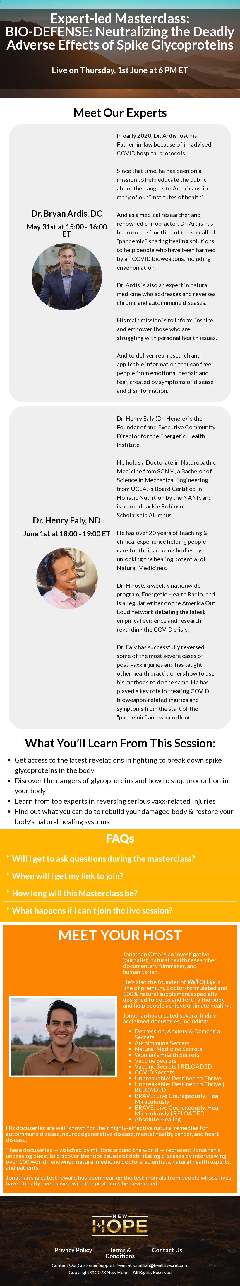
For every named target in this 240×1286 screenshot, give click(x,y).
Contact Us (167, 1249)
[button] (120, 858)
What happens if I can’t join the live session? (92, 910)
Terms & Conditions (120, 1252)
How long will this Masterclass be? (75, 893)
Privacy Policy (73, 1249)
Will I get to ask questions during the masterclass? (103, 858)
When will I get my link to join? (67, 876)
